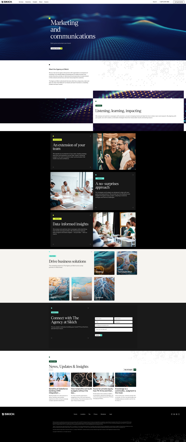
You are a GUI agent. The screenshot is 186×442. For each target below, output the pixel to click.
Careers (46, 2)
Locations (82, 414)
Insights (35, 2)
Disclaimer (103, 414)
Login (110, 414)
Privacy (95, 414)
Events (75, 414)
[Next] (52, 370)
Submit (97, 335)
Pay (89, 414)
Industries (28, 2)
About (40, 2)
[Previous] (50, 370)
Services (21, 2)
